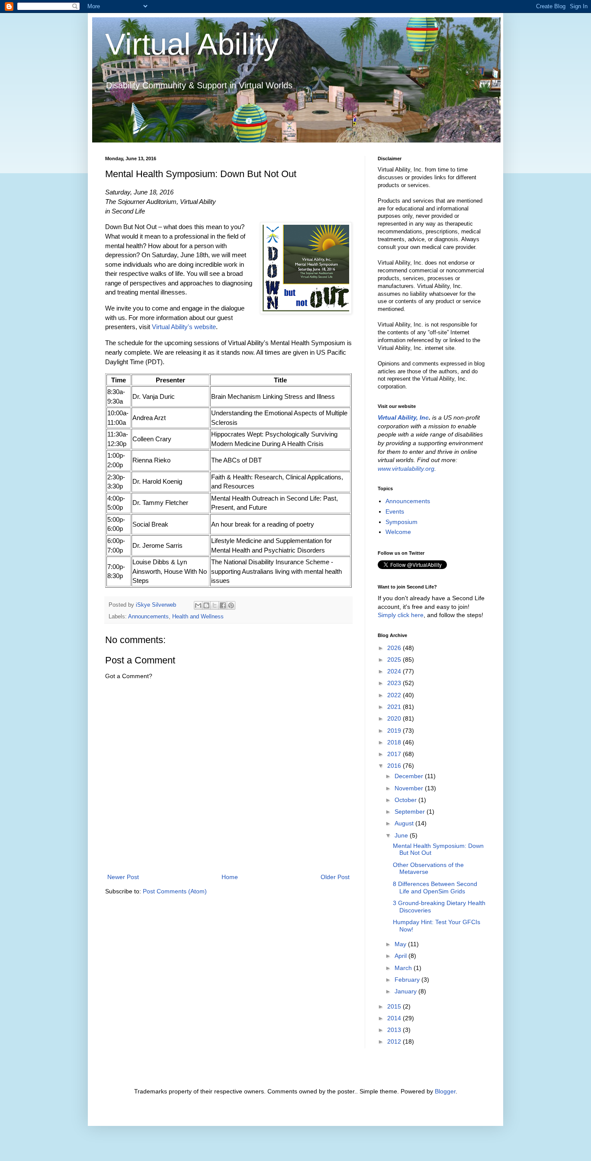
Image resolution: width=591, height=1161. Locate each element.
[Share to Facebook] (222, 605)
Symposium (401, 521)
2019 (395, 730)
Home (230, 876)
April (401, 955)
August (405, 823)
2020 (395, 718)
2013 (395, 1029)
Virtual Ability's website (184, 326)
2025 (395, 659)
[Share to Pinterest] (231, 605)
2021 (395, 706)
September (411, 811)
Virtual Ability (192, 44)
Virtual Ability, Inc (403, 417)
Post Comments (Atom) (175, 891)
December (410, 776)
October (406, 799)
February (408, 979)
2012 (395, 1041)
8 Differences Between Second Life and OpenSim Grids (435, 887)
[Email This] (198, 605)
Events (394, 511)
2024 (395, 671)
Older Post (335, 876)
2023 (395, 682)
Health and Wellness (198, 617)
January (406, 991)
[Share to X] (214, 605)
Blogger (445, 1091)
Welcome (398, 531)
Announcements (148, 617)
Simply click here (401, 614)
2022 (395, 695)
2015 (395, 1006)
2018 (395, 742)
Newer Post (123, 876)
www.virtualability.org (406, 468)
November (410, 788)
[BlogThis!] (206, 605)
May (401, 944)
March (404, 967)
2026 (395, 647)
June (402, 835)
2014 (395, 1018)
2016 (395, 765)
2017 (395, 753)
